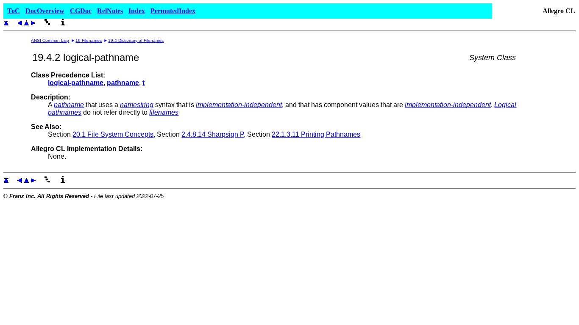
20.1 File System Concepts (112, 134)
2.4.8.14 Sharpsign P (212, 134)
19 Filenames (88, 40)
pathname (69, 104)
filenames (163, 112)
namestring (136, 104)
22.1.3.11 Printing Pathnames (316, 134)
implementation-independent (239, 104)
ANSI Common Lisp (50, 40)
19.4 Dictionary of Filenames (136, 40)
